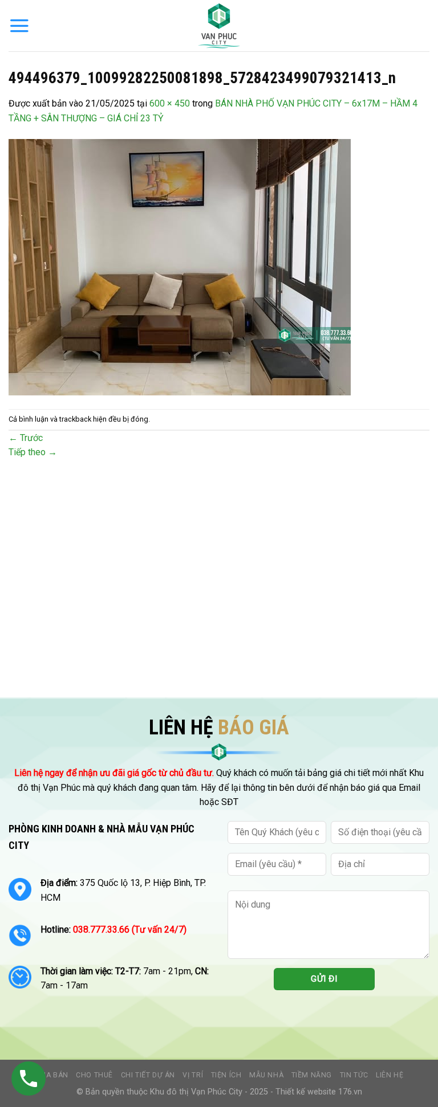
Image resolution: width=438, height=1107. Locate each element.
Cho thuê (94, 1075)
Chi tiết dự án (148, 1075)
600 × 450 (169, 103)
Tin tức (354, 1075)
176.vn (350, 1092)
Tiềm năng (311, 1075)
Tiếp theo (33, 452)
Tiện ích (226, 1075)
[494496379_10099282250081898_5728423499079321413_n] (180, 266)
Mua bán (51, 1075)
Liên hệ (389, 1075)
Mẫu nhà (266, 1075)
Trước (26, 437)
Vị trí (192, 1075)
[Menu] (19, 25)
